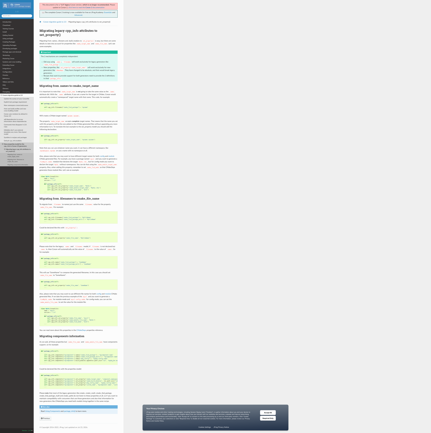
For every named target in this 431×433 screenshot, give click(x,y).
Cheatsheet (6, 25)
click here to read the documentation (86, 7)
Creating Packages (9, 42)
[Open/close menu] (1, 95)
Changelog (6, 92)
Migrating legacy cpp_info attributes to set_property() (18, 150)
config (102, 156)
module (111, 156)
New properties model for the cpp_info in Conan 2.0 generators (15, 145)
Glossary (5, 88)
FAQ (4, 85)
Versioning (6, 55)
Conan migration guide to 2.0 (13, 95)
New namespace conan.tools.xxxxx (16, 105)
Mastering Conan (8, 58)
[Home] (40, 22)
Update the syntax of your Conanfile (16, 99)
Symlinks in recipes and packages (15, 137)
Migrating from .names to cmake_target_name (14, 155)
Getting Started (8, 35)
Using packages (8, 38)
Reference (6, 78)
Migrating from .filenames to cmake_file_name (15, 160)
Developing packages (10, 48)
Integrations (7, 68)
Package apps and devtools (12, 52)
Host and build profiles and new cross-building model (15, 110)
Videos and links (8, 82)
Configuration (7, 72)
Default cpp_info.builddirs (13, 141)
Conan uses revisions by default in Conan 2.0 (15, 115)
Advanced (78, 15)
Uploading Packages (9, 45)
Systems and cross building (12, 62)
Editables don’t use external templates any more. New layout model (15, 132)
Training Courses (8, 29)
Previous (46, 418)
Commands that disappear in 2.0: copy (15, 126)
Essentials (108, 12)
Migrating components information (17, 164)
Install (5, 32)
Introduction (7, 22)
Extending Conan (8, 65)
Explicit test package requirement (15, 102)
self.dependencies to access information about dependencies (15, 120)
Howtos (5, 75)
